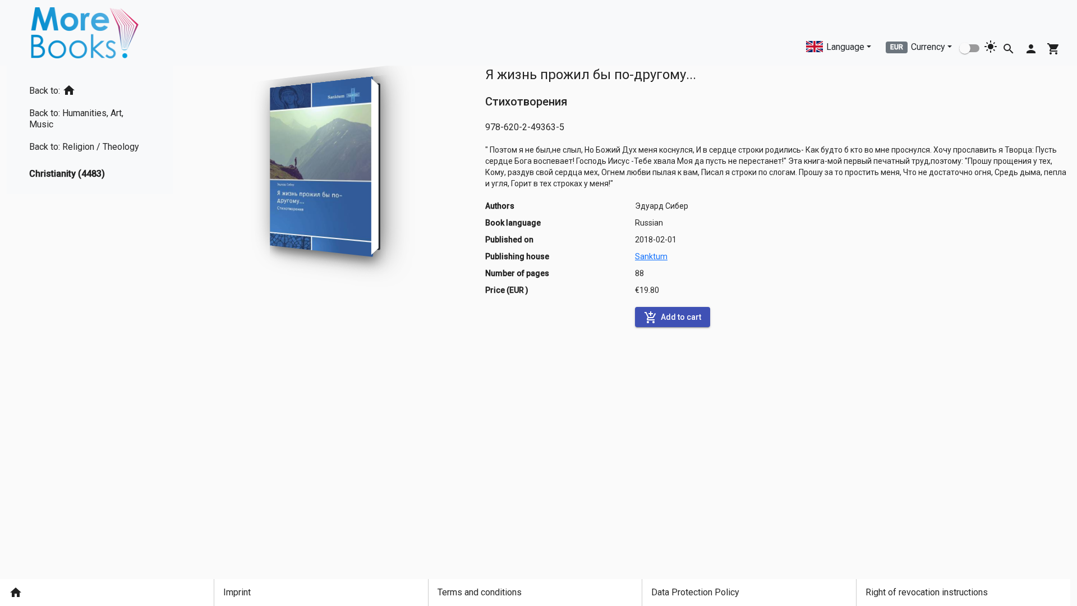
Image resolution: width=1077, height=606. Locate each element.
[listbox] (89, 130)
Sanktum (651, 256)
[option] (89, 88)
